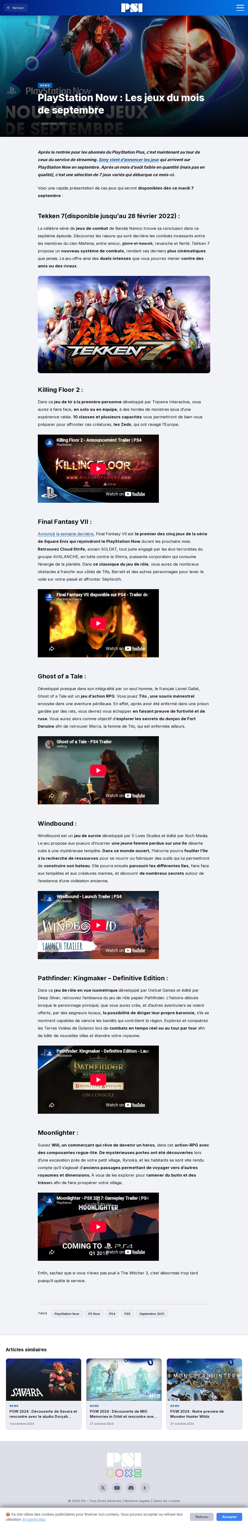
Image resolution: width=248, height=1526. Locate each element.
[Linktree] (145, 1488)
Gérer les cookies (166, 1501)
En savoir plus (34, 1519)
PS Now (94, 1314)
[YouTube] (117, 1488)
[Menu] (240, 8)
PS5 (127, 1314)
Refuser (201, 1517)
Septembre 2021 (152, 1314)
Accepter (229, 1517)
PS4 (112, 1314)
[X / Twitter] (103, 1488)
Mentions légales (137, 1501)
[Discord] (131, 1488)
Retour (18, 8)
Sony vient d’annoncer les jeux (129, 159)
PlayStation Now (66, 1314)
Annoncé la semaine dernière (65, 533)
